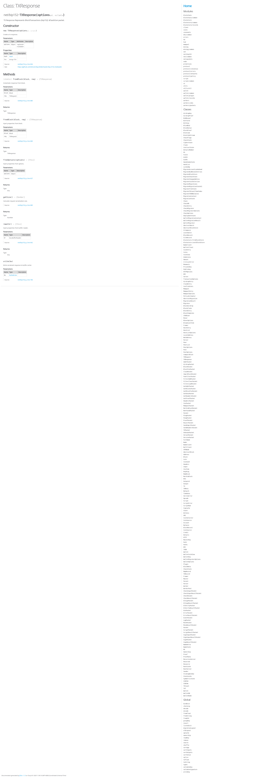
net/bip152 (11, 15)
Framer (185, 325)
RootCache (187, 666)
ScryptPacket (188, 630)
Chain (185, 201)
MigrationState (189, 198)
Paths (185, 544)
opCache (186, 733)
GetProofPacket (189, 398)
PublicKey (187, 269)
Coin (185, 459)
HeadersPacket (188, 401)
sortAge (186, 747)
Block (185, 457)
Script (185, 501)
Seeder (185, 671)
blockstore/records (190, 25)
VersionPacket (188, 437)
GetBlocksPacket (189, 389)
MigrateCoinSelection (191, 181)
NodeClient (187, 245)
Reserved (186, 661)
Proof (185, 654)
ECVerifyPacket (189, 605)
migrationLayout (189, 728)
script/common (188, 81)
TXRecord (186, 574)
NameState (187, 647)
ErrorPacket (187, 613)
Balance (186, 525)
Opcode (185, 498)
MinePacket (187, 622)
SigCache (186, 508)
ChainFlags (187, 138)
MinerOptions (188, 320)
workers (186, 100)
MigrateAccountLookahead (192, 169)
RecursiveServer (189, 659)
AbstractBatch (188, 225)
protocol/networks (190, 74)
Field (185, 155)
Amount (185, 259)
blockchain (187, 15)
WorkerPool (187, 588)
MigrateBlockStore (190, 174)
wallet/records (189, 98)
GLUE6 (185, 159)
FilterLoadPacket (189, 384)
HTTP (185, 537)
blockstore (187, 20)
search (185, 742)
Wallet (185, 552)
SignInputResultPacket (191, 637)
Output (185, 484)
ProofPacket (187, 420)
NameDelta (187, 644)
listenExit (187, 725)
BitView (186, 123)
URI (184, 515)
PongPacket (187, 418)
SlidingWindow (188, 674)
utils (185, 86)
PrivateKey (187, 267)
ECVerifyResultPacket (191, 608)
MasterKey (187, 540)
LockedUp (186, 167)
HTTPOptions (187, 272)
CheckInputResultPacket (192, 593)
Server (185, 276)
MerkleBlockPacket (190, 408)
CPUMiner (186, 315)
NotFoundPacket (189, 410)
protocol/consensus (190, 69)
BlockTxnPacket (189, 369)
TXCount (186, 686)
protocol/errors (189, 71)
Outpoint (186, 481)
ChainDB (186, 203)
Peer (185, 342)
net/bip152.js (22, 64)
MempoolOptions (189, 293)
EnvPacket (187, 610)
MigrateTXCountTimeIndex (192, 191)
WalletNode (187, 696)
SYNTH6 (185, 683)
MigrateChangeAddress (191, 179)
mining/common (188, 49)
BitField (186, 120)
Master (185, 579)
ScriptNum (187, 505)
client (185, 27)
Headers (186, 464)
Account (186, 523)
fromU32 (186, 718)
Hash (11, 56)
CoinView (186, 254)
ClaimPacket (187, 371)
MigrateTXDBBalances (191, 194)
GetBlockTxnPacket (190, 391)
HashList (186, 164)
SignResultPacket (189, 642)
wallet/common (188, 93)
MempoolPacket (188, 406)
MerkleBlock (187, 476)
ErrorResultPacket (190, 615)
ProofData (187, 657)
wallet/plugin (188, 95)
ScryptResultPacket (190, 632)
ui (184, 83)
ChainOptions (188, 213)
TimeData (186, 493)
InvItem (186, 469)
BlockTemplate (188, 313)
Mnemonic (186, 264)
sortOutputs (187, 752)
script (185, 78)
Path (185, 542)
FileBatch (187, 230)
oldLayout (187, 730)
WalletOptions (188, 562)
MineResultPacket (189, 625)
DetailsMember (188, 150)
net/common (187, 56)
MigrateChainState (190, 176)
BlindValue (187, 128)
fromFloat (187, 713)
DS (184, 152)
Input (185, 466)
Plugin (185, 564)
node (185, 61)
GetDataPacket (188, 393)
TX (184, 486)
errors (185, 37)
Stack (185, 510)
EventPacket (187, 618)
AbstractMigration (190, 298)
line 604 (30, 64)
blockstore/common (190, 22)
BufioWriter (13, 275)
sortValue (187, 755)
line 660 (30, 141)
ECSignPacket (188, 601)
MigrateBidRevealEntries (192, 172)
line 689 (30, 205)
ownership (187, 735)
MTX (184, 479)
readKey (186, 738)
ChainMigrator (188, 208)
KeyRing (186, 471)
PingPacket (187, 415)
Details (186, 535)
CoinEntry (187, 250)
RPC (184, 274)
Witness (186, 513)
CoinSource (187, 520)
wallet (185, 91)
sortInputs (187, 750)
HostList (186, 330)
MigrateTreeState (189, 189)
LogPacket (187, 620)
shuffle (186, 745)
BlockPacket (187, 367)
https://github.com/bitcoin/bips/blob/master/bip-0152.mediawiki (40, 67)
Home (187, 6)
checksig (186, 706)
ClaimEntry (187, 284)
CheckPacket (187, 596)
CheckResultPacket (190, 598)
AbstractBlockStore (190, 228)
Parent (185, 581)
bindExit (186, 703)
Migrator (186, 303)
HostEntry (187, 328)
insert (185, 723)
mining (185, 47)
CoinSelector (188, 518)
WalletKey (187, 557)
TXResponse (187, 359)
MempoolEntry (188, 291)
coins (185, 30)
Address (186, 454)
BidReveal (187, 118)
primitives (187, 64)
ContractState (188, 147)
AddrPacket (187, 362)
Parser (185, 340)
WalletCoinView (189, 554)
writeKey (186, 772)
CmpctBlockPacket (189, 374)
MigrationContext (189, 196)
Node (185, 442)
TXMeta (185, 488)
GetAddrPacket (188, 386)
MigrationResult (189, 301)
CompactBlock (188, 354)
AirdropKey (187, 113)
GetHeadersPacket (189, 396)
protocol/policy (189, 76)
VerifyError (187, 496)
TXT (184, 688)
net (184, 52)
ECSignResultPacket (190, 603)
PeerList (186, 345)
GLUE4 (185, 157)
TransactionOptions (190, 279)
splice (185, 757)
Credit (185, 532)
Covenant (186, 462)
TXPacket (186, 430)
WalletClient (188, 247)
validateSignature (190, 769)
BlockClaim (187, 308)
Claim (185, 145)
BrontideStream (189, 135)
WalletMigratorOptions (191, 559)
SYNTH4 (185, 681)
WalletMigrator (189, 223)
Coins (185, 252)
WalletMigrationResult (191, 220)
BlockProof (187, 130)
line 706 (30, 280)
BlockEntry (187, 311)
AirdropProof (188, 116)
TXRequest (187, 357)
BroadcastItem (188, 323)
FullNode (186, 440)
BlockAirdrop (188, 306)
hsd (184, 42)
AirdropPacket (188, 364)
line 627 (30, 178)
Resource (186, 664)
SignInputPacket (189, 635)
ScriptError (187, 503)
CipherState (187, 142)
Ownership (187, 652)
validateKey (187, 767)
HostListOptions (189, 332)
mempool (186, 44)
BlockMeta (187, 566)
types (185, 764)
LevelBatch (187, 233)
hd (184, 39)
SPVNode (186, 449)
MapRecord (187, 571)
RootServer (187, 669)
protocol (186, 66)
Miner (185, 318)
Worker (185, 586)
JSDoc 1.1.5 (22, 775)
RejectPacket (188, 423)
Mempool (186, 289)
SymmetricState (189, 679)
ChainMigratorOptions (191, 211)
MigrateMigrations (190, 184)
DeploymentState (189, 215)
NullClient (187, 447)
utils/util (187, 88)
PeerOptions (187, 347)
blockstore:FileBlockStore (193, 240)
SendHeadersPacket (190, 427)
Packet (185, 413)
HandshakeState (189, 162)
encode (185, 711)
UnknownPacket (188, 432)
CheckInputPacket (189, 591)
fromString (187, 716)
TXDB (185, 549)
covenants (187, 32)
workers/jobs (188, 103)
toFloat (186, 760)
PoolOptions (187, 352)
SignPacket (187, 640)
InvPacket (187, 403)
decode (185, 708)
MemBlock (186, 474)
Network (186, 491)
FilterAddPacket (189, 379)
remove (185, 740)
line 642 (30, 242)
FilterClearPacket (190, 381)
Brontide (186, 133)
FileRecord (187, 237)
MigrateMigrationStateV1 (192, 186)
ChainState (187, 140)
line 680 (30, 101)
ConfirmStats (188, 286)
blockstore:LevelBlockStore (194, 242)
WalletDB (186, 693)
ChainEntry (187, 206)
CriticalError (188, 262)
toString (186, 762)
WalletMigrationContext (192, 218)
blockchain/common (190, 17)
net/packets (187, 59)
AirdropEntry (188, 281)
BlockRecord (187, 235)
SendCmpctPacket (189, 425)
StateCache (187, 676)
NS (184, 649)
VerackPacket (188, 435)
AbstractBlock (188, 452)
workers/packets (189, 105)
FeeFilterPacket (189, 376)
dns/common (187, 35)
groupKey (186, 721)
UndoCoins (187, 257)
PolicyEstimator (189, 296)
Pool (185, 350)
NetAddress (187, 337)
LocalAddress (188, 335)
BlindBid (186, 125)
